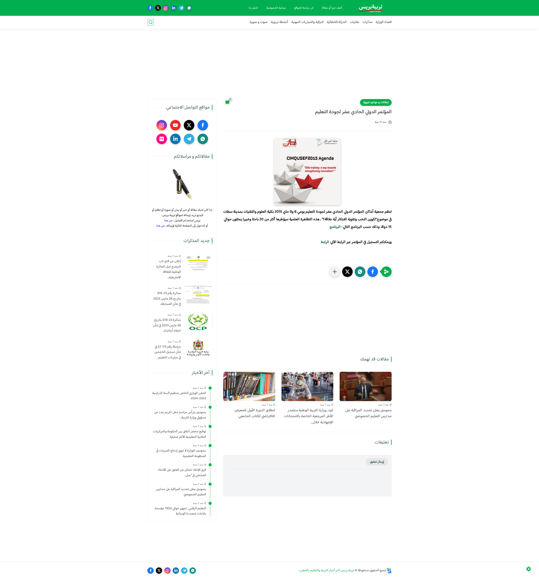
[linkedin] (173, 8)
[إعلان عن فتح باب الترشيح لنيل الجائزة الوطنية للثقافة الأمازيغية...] (198, 262)
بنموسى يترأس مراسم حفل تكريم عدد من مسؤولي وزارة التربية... (180, 415)
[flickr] (161, 139)
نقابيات (354, 22)
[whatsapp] (189, 8)
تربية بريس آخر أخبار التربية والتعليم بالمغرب (326, 570)
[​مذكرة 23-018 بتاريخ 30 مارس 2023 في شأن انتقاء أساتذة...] (198, 321)
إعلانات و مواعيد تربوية (375, 102)
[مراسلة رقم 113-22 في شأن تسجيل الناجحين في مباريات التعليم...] (198, 348)
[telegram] (181, 8)
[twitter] (158, 8)
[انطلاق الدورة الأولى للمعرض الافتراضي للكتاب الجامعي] (249, 386)
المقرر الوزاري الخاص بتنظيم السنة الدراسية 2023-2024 (179, 396)
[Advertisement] (269, 66)
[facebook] (150, 8)
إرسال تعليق (377, 462)
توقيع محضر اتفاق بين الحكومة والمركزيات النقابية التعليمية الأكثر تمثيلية (179, 434)
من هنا (168, 220)
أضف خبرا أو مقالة (332, 8)
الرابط (325, 242)
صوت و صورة (259, 22)
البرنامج (335, 227)
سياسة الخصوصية (276, 8)
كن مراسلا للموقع (304, 8)
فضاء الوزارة (384, 22)
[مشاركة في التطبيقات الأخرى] (335, 271)
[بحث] (150, 22)
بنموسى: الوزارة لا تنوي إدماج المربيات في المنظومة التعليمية (181, 453)
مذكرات (367, 22)
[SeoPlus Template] (389, 570)
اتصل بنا (253, 8)
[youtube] (175, 125)
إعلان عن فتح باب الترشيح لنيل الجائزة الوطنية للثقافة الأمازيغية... (168, 269)
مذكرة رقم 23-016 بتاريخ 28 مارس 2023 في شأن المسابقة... (167, 299)
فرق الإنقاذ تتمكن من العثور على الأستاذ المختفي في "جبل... (182, 472)
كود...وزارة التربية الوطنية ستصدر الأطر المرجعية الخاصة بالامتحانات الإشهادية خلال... (308, 416)
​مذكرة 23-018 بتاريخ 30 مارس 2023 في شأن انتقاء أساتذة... (167, 325)
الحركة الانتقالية (337, 22)
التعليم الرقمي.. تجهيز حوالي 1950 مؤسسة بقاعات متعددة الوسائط (180, 511)
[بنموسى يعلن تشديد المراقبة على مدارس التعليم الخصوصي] (366, 386)
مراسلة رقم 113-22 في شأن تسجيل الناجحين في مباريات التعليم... (167, 352)
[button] (372, 271)
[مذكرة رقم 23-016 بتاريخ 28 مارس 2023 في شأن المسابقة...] (198, 294)
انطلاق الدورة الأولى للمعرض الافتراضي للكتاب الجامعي (254, 413)
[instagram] (166, 8)
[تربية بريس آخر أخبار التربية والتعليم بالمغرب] (370, 7)
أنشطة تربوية (279, 22)
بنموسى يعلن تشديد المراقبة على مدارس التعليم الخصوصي (368, 413)
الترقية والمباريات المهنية (307, 22)
